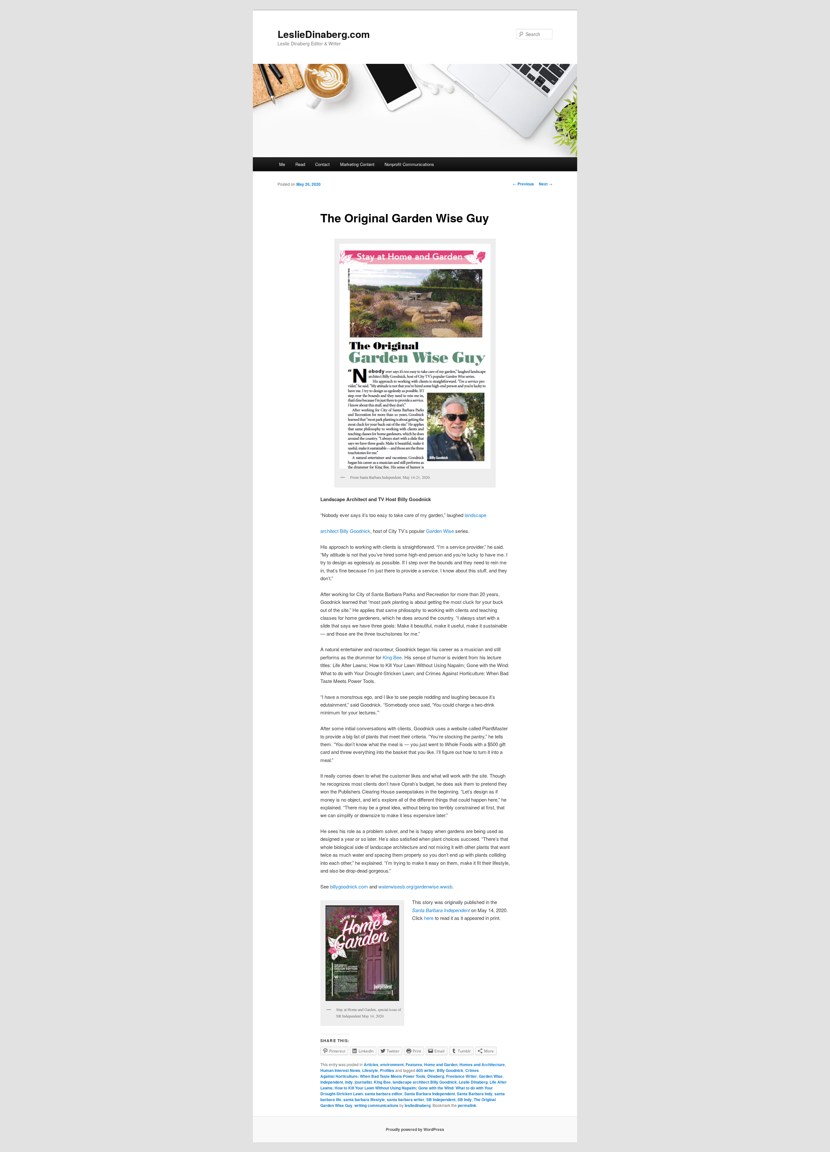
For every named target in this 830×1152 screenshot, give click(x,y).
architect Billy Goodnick (345, 530)
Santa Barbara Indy (474, 1094)
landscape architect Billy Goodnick (425, 1082)
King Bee (392, 657)
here (428, 917)
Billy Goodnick (450, 1070)
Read (300, 164)
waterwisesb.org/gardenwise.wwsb (415, 886)
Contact (322, 164)
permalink (467, 1105)
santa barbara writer (405, 1099)
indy (349, 1082)
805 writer (425, 1070)
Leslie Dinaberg (473, 1082)
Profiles (387, 1070)
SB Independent (441, 1099)
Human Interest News (340, 1070)
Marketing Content (357, 164)
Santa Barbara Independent (429, 1094)
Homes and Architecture (482, 1064)
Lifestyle (370, 1070)
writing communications (376, 1105)
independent (331, 1082)
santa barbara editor (383, 1094)
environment (392, 1064)
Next (545, 184)
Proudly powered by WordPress (415, 1129)
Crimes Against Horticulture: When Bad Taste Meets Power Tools (399, 1073)
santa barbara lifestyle (364, 1099)
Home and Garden (440, 1064)
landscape (475, 514)
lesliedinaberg (418, 1105)
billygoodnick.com (349, 886)
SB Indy (464, 1099)
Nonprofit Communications (409, 164)
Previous (523, 184)
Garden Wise (440, 530)
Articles (371, 1064)
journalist (363, 1082)
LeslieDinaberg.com (324, 34)
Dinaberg (435, 1076)
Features (414, 1064)
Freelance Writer (461, 1076)
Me (282, 164)
